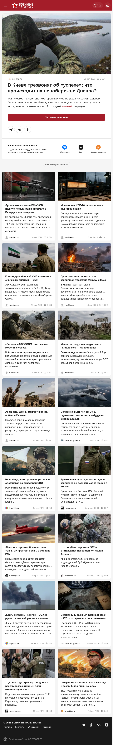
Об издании (33, 727)
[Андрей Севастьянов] (62, 372)
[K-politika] (6, 508)
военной (67, 106)
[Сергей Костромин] (6, 237)
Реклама (8, 727)
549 (106, 711)
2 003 (49, 305)
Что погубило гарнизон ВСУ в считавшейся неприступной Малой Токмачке (82, 551)
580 (106, 575)
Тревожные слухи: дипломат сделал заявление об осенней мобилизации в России (84, 483)
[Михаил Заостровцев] (6, 372)
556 (50, 711)
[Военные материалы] (23, 5)
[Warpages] (62, 508)
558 (106, 643)
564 (50, 643)
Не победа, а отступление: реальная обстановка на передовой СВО (27, 481)
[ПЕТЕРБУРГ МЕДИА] (62, 440)
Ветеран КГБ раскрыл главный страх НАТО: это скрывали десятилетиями (83, 616)
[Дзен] (106, 725)
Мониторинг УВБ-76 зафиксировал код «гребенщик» (82, 207)
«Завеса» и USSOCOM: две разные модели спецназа (26, 346)
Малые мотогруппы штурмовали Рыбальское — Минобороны (81, 346)
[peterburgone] (6, 575)
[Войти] (108, 5)
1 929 (105, 305)
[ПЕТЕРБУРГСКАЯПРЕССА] (62, 643)
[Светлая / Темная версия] (97, 5)
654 (106, 440)
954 (106, 372)
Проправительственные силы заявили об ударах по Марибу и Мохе (83, 278)
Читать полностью (56, 117)
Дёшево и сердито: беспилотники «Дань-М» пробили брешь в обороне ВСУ (27, 551)
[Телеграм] (84, 725)
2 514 (49, 237)
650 (50, 508)
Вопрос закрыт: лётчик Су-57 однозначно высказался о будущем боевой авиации (82, 415)
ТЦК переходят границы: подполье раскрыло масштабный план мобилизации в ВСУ (26, 686)
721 (50, 440)
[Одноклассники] (91, 725)
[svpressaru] (62, 575)
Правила (47, 727)
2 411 (105, 237)
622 (106, 508)
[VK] (99, 725)
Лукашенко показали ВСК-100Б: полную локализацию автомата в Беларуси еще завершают (25, 209)
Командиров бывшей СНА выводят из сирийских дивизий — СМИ (28, 278)
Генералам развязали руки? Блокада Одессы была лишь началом (83, 684)
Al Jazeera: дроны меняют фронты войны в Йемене (26, 413)
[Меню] (5, 5)
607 (50, 575)
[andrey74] (9, 79)
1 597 (49, 372)
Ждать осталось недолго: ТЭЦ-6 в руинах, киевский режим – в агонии (26, 616)
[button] (11, 129)
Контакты (19, 727)
